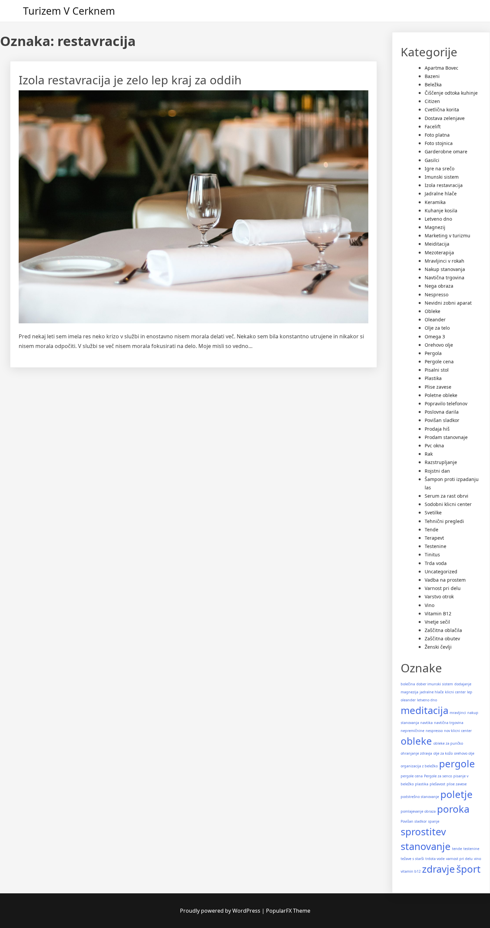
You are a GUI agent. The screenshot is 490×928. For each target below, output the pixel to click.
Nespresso (436, 294)
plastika (421, 784)
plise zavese (457, 784)
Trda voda (436, 563)
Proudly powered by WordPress (221, 910)
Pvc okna (434, 445)
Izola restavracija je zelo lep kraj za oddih (130, 80)
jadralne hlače (432, 692)
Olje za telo (437, 328)
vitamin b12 (411, 871)
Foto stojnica (439, 143)
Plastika (433, 378)
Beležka (433, 84)
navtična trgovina (448, 722)
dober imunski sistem (434, 684)
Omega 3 (435, 336)
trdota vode (435, 858)
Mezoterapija (439, 252)
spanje (433, 821)
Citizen (432, 101)
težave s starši (412, 858)
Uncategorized (441, 571)
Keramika (435, 202)
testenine (471, 848)
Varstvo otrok (439, 596)
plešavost (437, 784)
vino (477, 858)
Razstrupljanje (441, 462)
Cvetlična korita (442, 109)
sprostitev (423, 831)
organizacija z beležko (419, 766)
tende (457, 848)
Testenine (435, 546)
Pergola (433, 353)
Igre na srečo (439, 168)
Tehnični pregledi (444, 521)
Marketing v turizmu (447, 235)
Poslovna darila (442, 412)
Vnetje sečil (437, 622)
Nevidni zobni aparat (448, 303)
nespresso (434, 730)
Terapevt (434, 538)
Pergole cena (439, 361)
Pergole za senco (438, 776)
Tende (431, 529)
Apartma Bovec (441, 68)
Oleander (435, 319)
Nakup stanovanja (445, 269)
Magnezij (435, 227)
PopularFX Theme (288, 910)
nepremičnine (412, 730)
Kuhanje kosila (441, 210)
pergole (457, 763)
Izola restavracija (444, 185)
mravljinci (458, 712)
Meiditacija (437, 244)
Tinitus (432, 554)
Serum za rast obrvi (446, 496)
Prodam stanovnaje (446, 437)
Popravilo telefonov (446, 403)
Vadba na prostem (445, 580)
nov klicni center (458, 730)
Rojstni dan (437, 471)
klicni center (455, 692)
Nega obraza (439, 286)
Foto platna (437, 135)
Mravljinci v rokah (444, 261)
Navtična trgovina (444, 277)
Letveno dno (438, 219)
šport (468, 869)
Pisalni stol (437, 370)
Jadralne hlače (441, 193)
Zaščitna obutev (442, 638)
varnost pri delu (459, 858)
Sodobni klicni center (448, 504)
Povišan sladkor (442, 420)
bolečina (408, 684)
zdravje (438, 869)
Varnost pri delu (443, 588)
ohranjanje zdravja (416, 753)
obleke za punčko (448, 743)
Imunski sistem (442, 177)
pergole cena (412, 776)
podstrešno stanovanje (420, 796)
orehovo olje (464, 753)
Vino (429, 605)
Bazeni (432, 76)
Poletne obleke (441, 395)
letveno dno (427, 700)
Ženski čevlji (438, 647)
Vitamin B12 (438, 613)
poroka (453, 809)
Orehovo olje (439, 345)
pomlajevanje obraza (418, 811)
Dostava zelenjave (445, 118)
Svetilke (433, 512)
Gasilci (432, 160)
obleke (416, 741)
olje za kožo (443, 753)
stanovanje (426, 846)
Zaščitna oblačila (443, 630)
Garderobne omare (446, 151)
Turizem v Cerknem (69, 11)
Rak (429, 454)
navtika (426, 722)
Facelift (433, 126)
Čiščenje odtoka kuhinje (451, 93)
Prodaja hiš (437, 429)
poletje (456, 794)
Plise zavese (438, 387)
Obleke (432, 311)
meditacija (424, 710)
